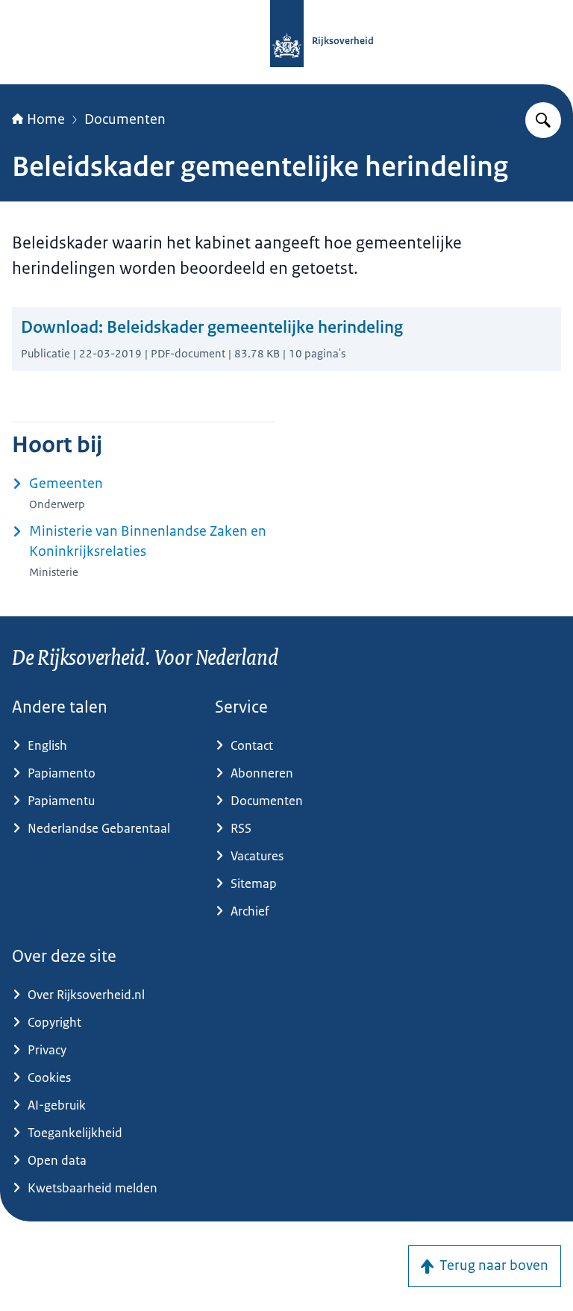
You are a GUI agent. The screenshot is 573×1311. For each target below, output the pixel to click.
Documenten (125, 119)
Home (46, 119)
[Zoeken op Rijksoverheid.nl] (543, 120)
